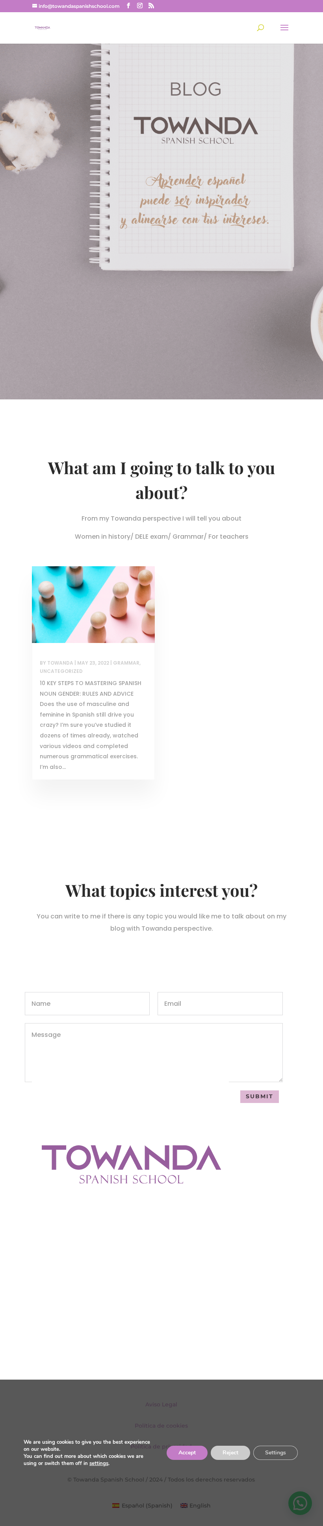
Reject (230, 1452)
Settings (275, 1452)
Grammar (126, 663)
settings (98, 1463)
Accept (187, 1452)
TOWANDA (60, 663)
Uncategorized (61, 671)
